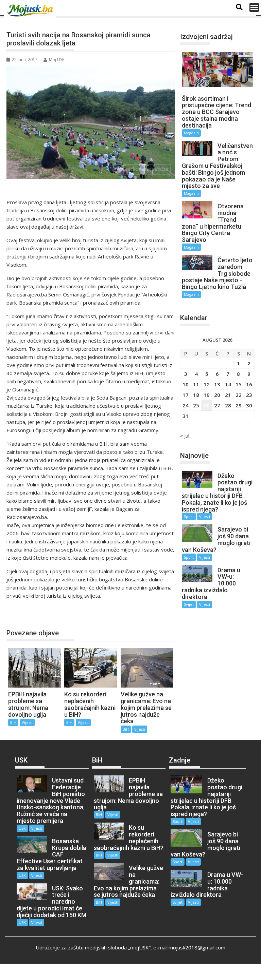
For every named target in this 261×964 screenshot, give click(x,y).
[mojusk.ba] (31, 10)
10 (185, 384)
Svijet (189, 604)
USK (22, 828)
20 (217, 394)
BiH (18, 610)
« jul (184, 435)
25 (196, 405)
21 (228, 394)
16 (249, 384)
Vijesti (27, 722)
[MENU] (254, 7)
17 (185, 394)
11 (196, 384)
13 (217, 384)
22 (239, 394)
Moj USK (57, 59)
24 (185, 405)
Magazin (191, 132)
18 (196, 394)
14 (228, 384)
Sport (189, 516)
